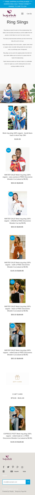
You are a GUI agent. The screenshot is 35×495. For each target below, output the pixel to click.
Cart (29, 13)
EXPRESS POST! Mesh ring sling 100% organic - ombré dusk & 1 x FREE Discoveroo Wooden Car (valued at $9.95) (17, 436)
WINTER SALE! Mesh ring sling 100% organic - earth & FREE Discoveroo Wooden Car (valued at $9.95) (17, 265)
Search (4, 475)
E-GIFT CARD (18, 394)
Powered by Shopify (8, 491)
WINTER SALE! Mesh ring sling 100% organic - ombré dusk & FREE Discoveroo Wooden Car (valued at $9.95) (17, 352)
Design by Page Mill (20, 491)
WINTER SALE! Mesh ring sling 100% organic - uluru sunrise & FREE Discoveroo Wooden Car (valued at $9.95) (17, 177)
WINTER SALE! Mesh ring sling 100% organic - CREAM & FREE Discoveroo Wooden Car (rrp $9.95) (17, 221)
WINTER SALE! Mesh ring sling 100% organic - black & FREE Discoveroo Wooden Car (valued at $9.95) (17, 309)
